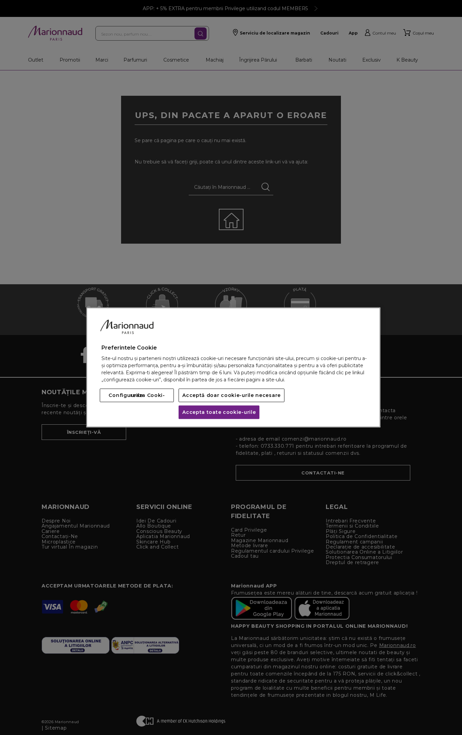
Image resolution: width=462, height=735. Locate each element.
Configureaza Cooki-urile (137, 396)
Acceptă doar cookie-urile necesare (231, 396)
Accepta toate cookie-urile (219, 412)
